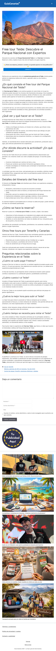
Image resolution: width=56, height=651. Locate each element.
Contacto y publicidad (8, 636)
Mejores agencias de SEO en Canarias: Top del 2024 (19, 369)
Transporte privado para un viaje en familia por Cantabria (19, 619)
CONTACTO (28, 69)
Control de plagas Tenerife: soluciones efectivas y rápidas (21, 371)
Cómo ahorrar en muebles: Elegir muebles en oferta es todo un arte (22, 582)
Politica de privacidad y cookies (11, 631)
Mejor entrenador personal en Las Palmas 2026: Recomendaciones (22, 476)
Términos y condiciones (9, 626)
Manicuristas (28, 644)
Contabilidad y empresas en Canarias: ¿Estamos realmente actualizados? (23, 513)
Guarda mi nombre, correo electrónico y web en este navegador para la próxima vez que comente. (28, 414)
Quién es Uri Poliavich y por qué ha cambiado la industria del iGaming (22, 545)
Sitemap (28, 641)
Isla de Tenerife (8, 367)
